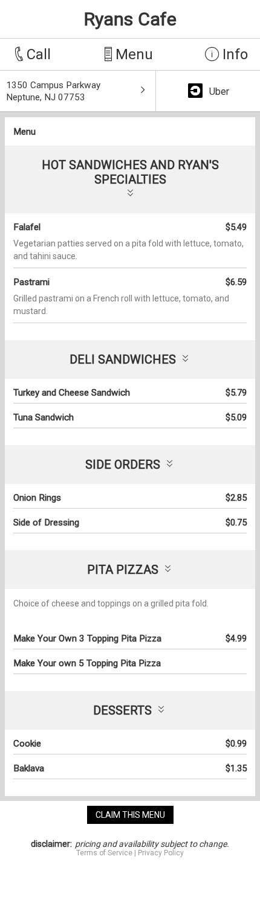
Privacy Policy (161, 853)
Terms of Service (104, 853)
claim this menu (130, 815)
